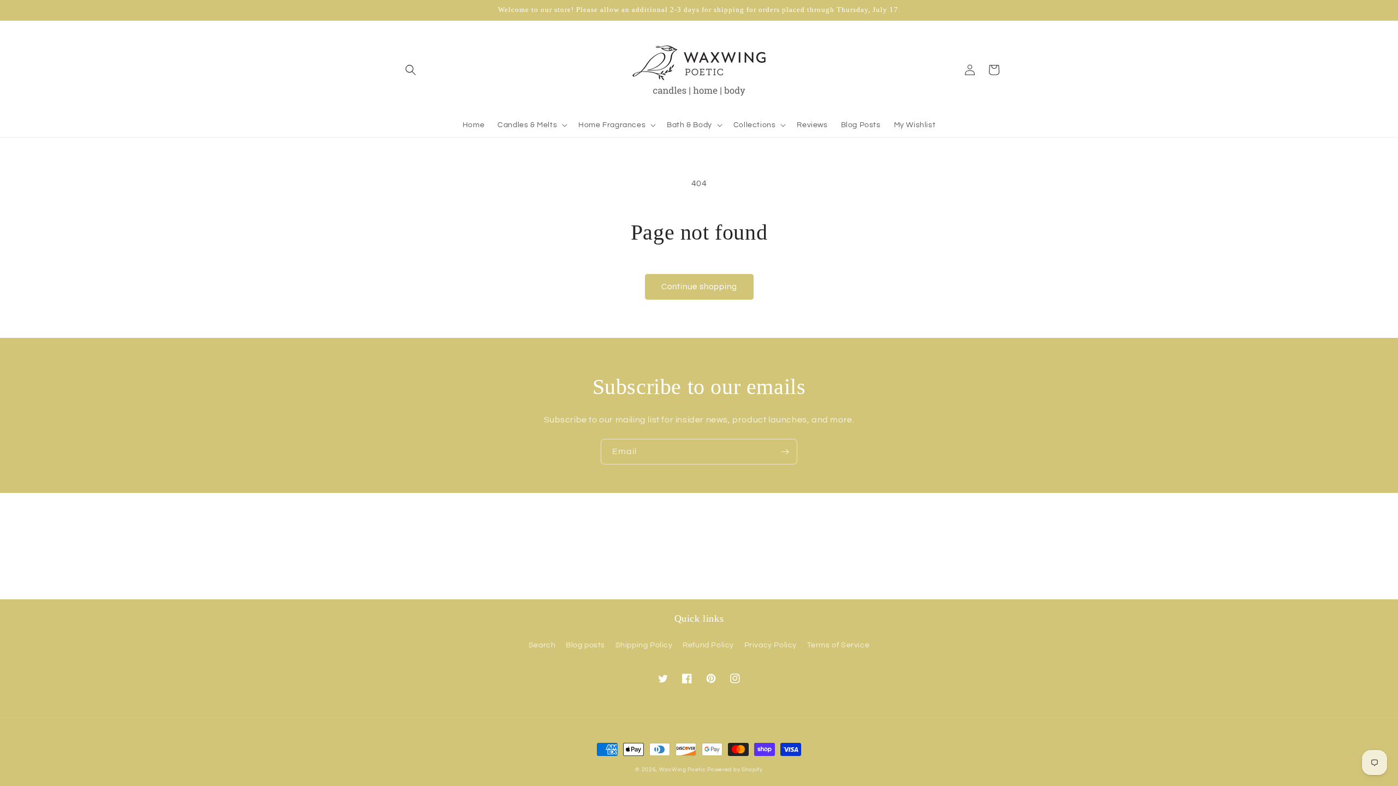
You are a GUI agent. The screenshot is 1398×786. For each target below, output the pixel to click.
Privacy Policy (770, 645)
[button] (411, 70)
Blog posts (585, 645)
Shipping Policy (644, 645)
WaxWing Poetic (682, 769)
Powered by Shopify (735, 769)
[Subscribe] (785, 452)
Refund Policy (708, 645)
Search (542, 645)
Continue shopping (699, 287)
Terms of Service (838, 645)
